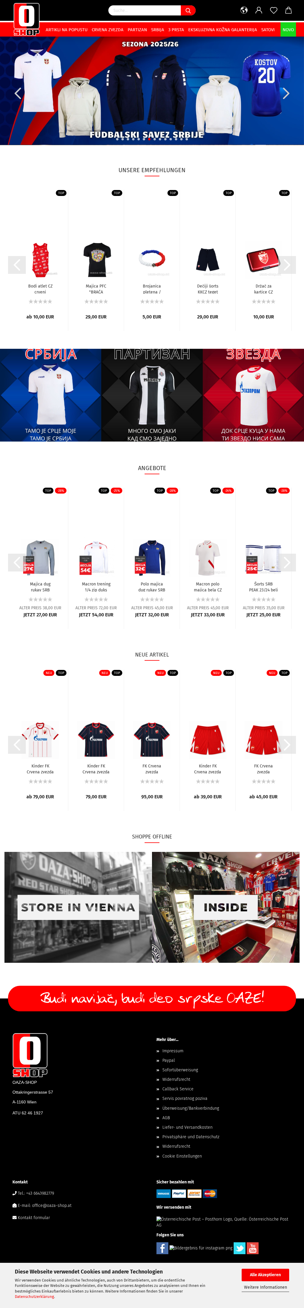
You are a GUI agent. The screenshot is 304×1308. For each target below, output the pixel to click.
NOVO (288, 29)
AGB (166, 1117)
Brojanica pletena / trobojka (152, 289)
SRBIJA (157, 29)
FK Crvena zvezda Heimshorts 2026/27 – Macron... (264, 769)
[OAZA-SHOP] (26, 19)
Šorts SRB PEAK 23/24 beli (263, 587)
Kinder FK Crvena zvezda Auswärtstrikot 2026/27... (96, 769)
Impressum (172, 1050)
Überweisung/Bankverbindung (190, 1108)
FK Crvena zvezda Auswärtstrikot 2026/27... (152, 769)
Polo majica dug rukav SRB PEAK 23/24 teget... (151, 587)
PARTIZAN (137, 29)
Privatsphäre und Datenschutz (190, 1136)
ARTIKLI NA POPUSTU (67, 29)
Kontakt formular (34, 1217)
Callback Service (178, 1089)
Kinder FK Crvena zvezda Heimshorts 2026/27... (207, 769)
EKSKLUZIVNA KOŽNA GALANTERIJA (222, 29)
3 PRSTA (176, 29)
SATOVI (268, 29)
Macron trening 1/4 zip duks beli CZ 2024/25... (96, 587)
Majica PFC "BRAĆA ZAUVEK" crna (96, 289)
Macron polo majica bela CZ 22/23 (208, 587)
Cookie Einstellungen (182, 1156)
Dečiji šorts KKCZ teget (207, 289)
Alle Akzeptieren (265, 1274)
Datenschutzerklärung (34, 1296)
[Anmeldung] (258, 10)
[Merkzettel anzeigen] (273, 10)
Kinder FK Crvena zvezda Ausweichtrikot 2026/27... (40, 769)
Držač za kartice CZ (263, 289)
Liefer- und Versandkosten (187, 1127)
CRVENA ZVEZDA (108, 29)
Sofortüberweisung (180, 1070)
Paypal (168, 1060)
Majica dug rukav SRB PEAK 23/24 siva (40, 587)
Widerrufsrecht (176, 1079)
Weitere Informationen (265, 1287)
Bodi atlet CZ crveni (40, 289)
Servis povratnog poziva (185, 1098)
